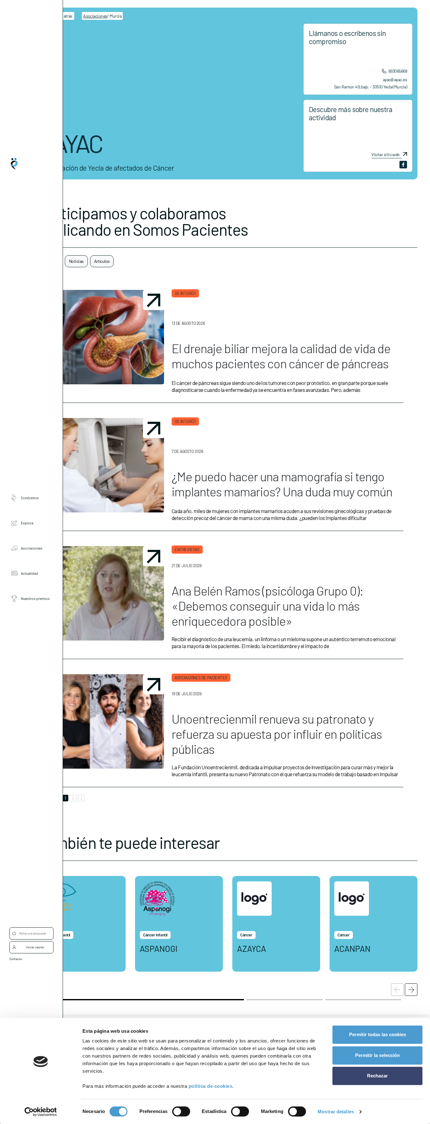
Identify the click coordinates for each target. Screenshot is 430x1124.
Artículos (102, 261)
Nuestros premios (35, 598)
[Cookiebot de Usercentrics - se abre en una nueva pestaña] (40, 1111)
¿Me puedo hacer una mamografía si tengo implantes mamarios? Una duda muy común (282, 484)
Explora (27, 523)
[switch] (181, 1111)
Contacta (15, 959)
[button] (411, 989)
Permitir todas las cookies (377, 1034)
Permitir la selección (377, 1055)
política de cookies (211, 1086)
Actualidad (29, 573)
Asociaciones (31, 548)
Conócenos (30, 498)
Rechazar (377, 1075)
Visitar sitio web (385, 154)
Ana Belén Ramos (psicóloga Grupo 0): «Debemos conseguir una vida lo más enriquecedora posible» (267, 605)
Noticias (76, 261)
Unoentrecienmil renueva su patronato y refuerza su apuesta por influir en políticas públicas (277, 733)
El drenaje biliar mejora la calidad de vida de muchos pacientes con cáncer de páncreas (281, 356)
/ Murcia (102, 16)
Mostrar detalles (336, 1111)
